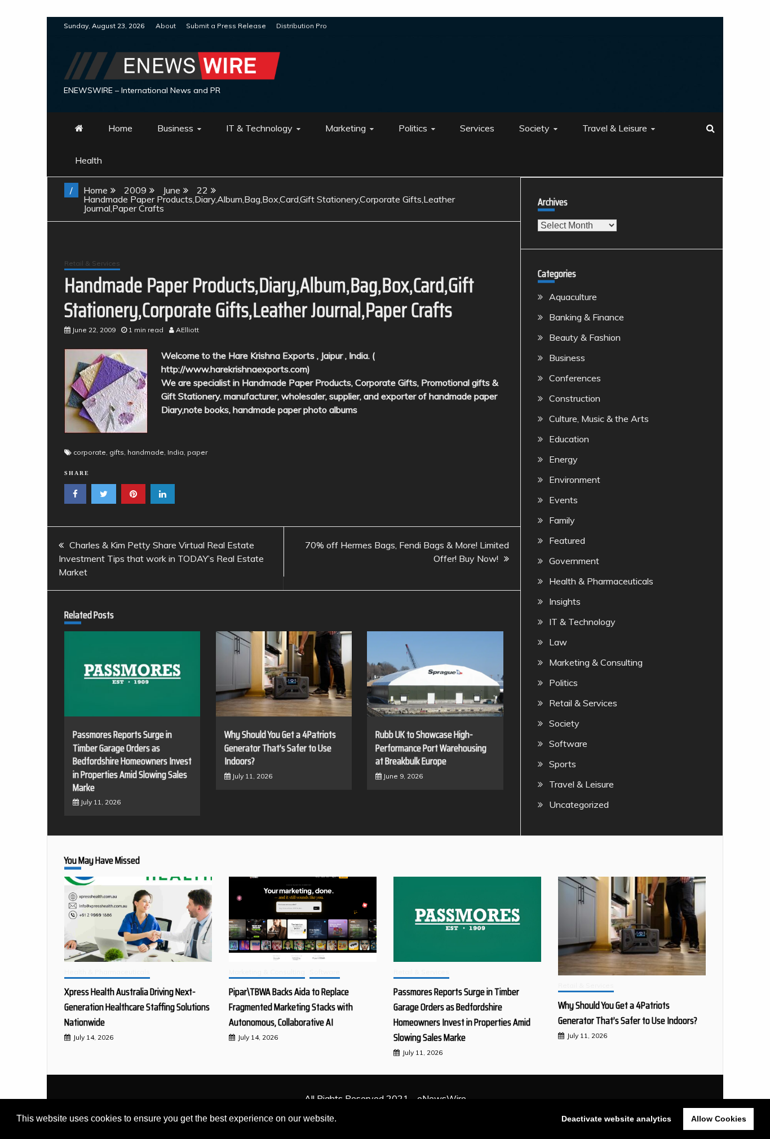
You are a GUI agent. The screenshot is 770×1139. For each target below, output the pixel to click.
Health (88, 160)
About (166, 25)
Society (534, 128)
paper (197, 452)
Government (574, 560)
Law (558, 642)
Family (562, 520)
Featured (567, 540)
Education (569, 439)
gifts (116, 452)
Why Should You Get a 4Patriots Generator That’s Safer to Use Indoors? (280, 748)
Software (568, 743)
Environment (574, 479)
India (175, 452)
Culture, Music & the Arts (599, 418)
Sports (562, 763)
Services (477, 128)
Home (120, 128)
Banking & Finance (586, 317)
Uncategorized (579, 804)
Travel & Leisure (614, 128)
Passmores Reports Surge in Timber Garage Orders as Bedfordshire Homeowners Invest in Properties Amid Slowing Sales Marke (132, 761)
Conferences (575, 378)
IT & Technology (259, 128)
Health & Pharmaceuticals (601, 581)
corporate (89, 452)
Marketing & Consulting (596, 662)
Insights (565, 601)
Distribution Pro (301, 25)
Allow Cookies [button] (718, 1118)
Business (175, 128)
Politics (413, 128)
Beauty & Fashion (585, 337)
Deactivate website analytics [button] (616, 1118)
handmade (145, 452)
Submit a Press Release (226, 25)
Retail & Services (92, 263)
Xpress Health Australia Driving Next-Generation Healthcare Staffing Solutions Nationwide (137, 1007)
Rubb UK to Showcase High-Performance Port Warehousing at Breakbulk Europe (430, 748)
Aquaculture (573, 296)
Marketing (345, 128)
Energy (563, 459)
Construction (574, 398)
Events (563, 499)
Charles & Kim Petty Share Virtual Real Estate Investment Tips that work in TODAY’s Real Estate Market (161, 558)
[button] (340, 1120)
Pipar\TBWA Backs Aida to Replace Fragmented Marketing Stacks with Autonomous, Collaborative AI (291, 1007)
